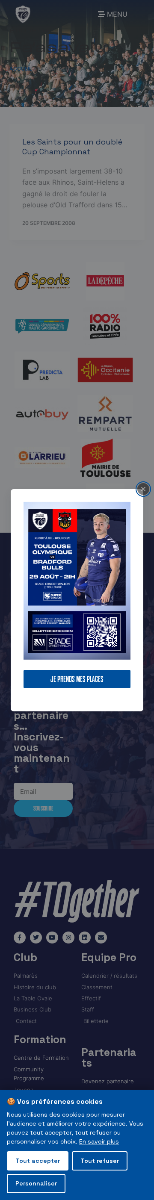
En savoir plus (99, 1141)
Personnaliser (36, 1183)
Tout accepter (37, 1161)
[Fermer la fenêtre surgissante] (143, 489)
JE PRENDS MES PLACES (77, 679)
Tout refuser (99, 1161)
